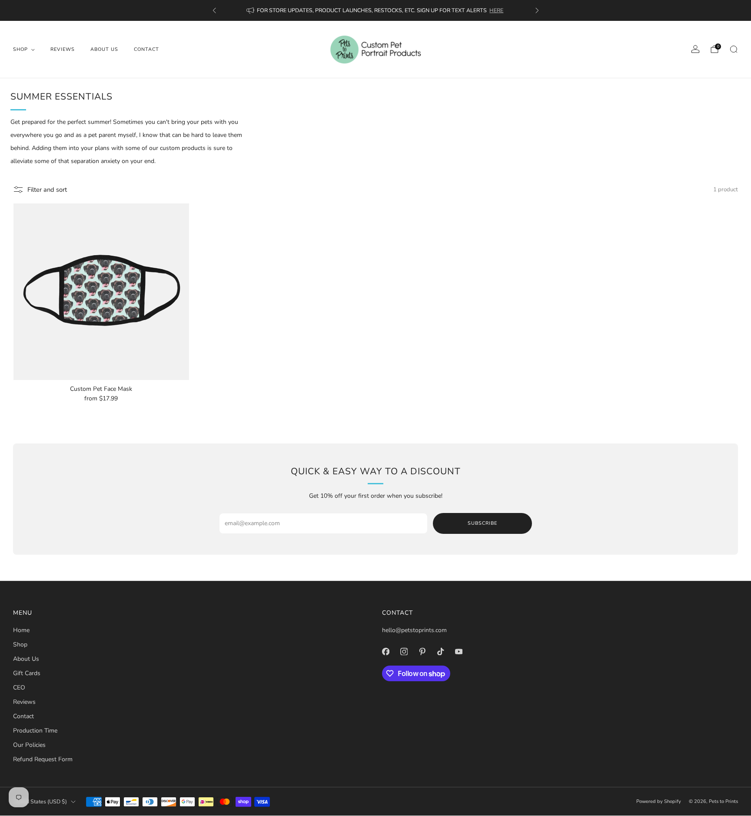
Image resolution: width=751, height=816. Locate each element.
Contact (146, 49)
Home (21, 630)
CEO (19, 687)
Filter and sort (47, 189)
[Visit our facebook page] (385, 651)
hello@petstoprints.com (414, 630)
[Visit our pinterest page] (422, 651)
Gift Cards (26, 673)
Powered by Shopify (658, 801)
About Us (104, 49)
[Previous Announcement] (214, 10)
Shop (20, 49)
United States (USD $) (40, 801)
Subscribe (482, 523)
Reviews (62, 49)
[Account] (695, 49)
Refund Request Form (43, 759)
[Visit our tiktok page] (440, 651)
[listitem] (375, 10)
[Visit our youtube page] (458, 651)
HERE (496, 10)
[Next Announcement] (537, 10)
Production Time (35, 730)
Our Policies (29, 745)
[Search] (733, 49)
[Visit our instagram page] (404, 651)
